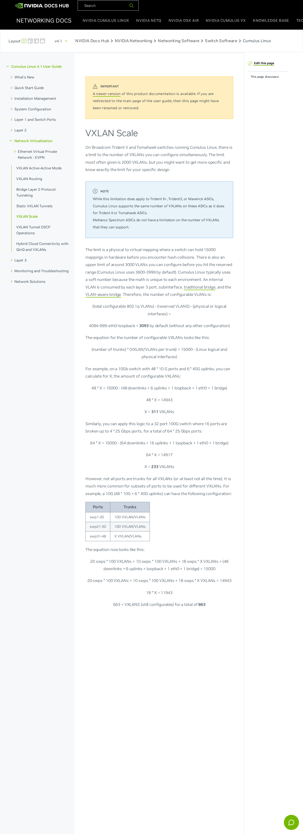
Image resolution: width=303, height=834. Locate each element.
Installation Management (35, 98)
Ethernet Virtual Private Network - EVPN (37, 154)
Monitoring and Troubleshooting (41, 271)
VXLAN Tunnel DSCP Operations (33, 230)
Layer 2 (20, 130)
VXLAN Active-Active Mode (39, 168)
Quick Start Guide (29, 87)
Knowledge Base (271, 20)
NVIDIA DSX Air (184, 20)
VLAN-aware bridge (103, 294)
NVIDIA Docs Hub (92, 41)
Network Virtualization (33, 141)
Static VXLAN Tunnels (34, 205)
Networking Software (178, 41)
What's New (24, 77)
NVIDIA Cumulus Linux (106, 20)
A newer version (107, 93)
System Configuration (32, 109)
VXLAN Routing (29, 178)
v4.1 (58, 41)
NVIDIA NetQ (148, 20)
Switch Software (221, 41)
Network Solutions (29, 281)
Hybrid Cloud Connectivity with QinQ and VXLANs (42, 246)
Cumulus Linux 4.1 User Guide (36, 66)
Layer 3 (20, 260)
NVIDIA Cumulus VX (226, 20)
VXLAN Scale (27, 216)
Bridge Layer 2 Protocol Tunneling (36, 192)
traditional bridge (199, 286)
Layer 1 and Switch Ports (35, 119)
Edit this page (263, 63)
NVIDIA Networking (133, 41)
